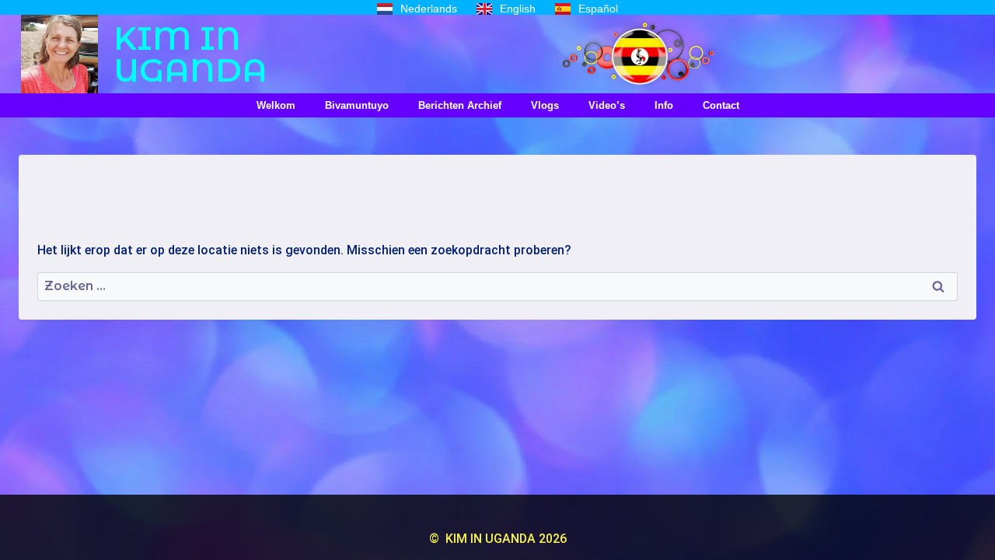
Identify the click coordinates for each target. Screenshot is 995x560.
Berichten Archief (459, 105)
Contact (721, 105)
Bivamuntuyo (357, 105)
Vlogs (545, 105)
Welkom (276, 105)
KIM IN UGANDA (190, 54)
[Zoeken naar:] (497, 285)
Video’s (606, 105)
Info (664, 105)
